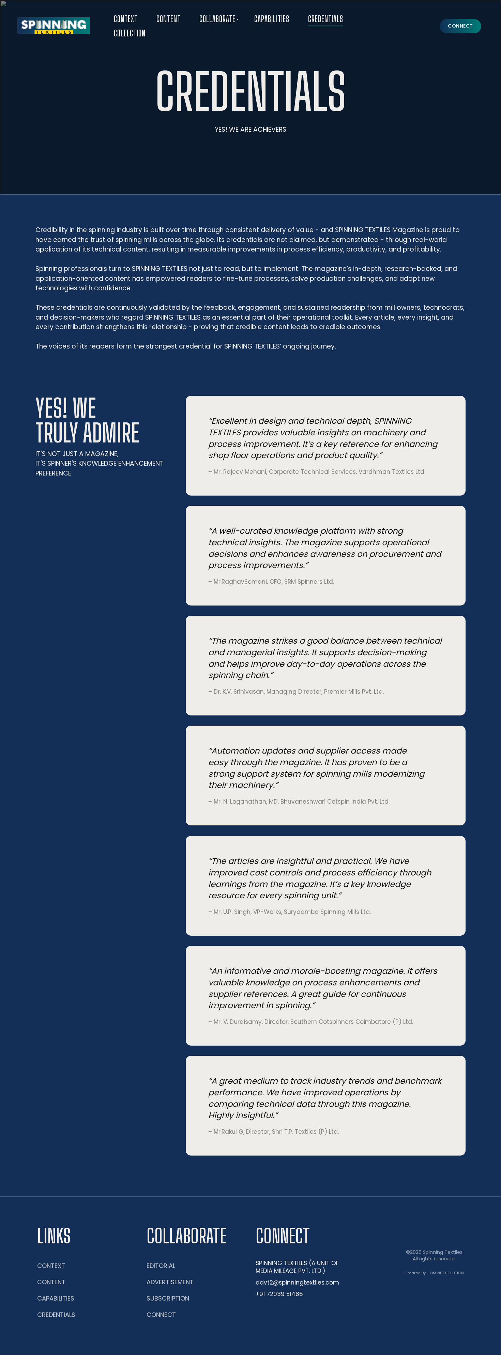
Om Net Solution (447, 1273)
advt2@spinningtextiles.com (297, 1282)
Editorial (161, 1265)
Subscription (168, 1298)
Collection (130, 33)
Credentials (325, 19)
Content (168, 19)
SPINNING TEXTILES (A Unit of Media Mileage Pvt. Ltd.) (297, 1267)
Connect (161, 1314)
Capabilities (271, 19)
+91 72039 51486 (279, 1294)
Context (126, 19)
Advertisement (170, 1282)
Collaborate (217, 19)
